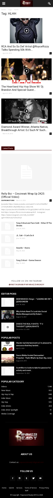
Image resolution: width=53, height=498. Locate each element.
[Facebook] (12, 478)
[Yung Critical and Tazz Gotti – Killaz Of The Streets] (7, 226)
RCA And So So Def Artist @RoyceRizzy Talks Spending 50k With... (25, 48)
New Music (6, 390)
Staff (26, 490)
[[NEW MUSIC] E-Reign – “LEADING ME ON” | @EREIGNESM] (7, 302)
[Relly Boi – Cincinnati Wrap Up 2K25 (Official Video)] (26, 172)
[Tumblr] (26, 478)
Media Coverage (8, 413)
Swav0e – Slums (23, 248)
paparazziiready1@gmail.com (31, 462)
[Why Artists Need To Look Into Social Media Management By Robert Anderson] (7, 314)
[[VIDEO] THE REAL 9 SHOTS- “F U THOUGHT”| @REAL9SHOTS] (7, 327)
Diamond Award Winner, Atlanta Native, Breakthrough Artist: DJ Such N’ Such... (24, 128)
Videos (4, 386)
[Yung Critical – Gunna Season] (7, 263)
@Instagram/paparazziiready (26, 284)
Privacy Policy (44, 488)
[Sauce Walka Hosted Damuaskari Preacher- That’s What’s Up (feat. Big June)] (7, 358)
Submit (11, 488)
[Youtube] (40, 478)
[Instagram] (19, 478)
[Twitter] (33, 478)
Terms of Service (31, 488)
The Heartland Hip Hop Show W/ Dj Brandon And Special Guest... (22, 88)
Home (3, 10)
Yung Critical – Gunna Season (28, 260)
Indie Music (6, 398)
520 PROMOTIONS (7, 200)
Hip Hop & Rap (7, 394)
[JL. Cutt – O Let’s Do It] (7, 238)
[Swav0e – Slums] (7, 251)
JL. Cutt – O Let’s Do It (25, 235)
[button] (49, 3)
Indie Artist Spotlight (9, 410)
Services (19, 488)
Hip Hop (4, 402)
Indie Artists (6, 406)
